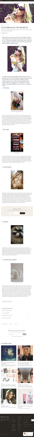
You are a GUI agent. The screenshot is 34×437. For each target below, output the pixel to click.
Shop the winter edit (7, 0)
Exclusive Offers (19, 424)
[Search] (30, 2)
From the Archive (20, 418)
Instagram (25, 424)
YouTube (31, 424)
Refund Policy (13, 428)
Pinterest (29, 424)
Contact (18, 430)
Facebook (26, 426)
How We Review (20, 420)
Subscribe (22, 213)
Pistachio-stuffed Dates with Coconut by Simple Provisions (17, 244)
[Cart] (32, 3)
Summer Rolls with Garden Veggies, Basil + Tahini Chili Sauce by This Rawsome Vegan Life (17, 152)
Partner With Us (19, 428)
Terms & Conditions (19, 422)
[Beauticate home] (17, 3)
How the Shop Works (13, 426)
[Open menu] (1, 2)
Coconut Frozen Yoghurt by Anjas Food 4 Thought (17, 282)
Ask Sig (24, 334)
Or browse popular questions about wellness (17, 336)
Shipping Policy (19, 426)
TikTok (27, 424)
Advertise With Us (14, 420)
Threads (24, 426)
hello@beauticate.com (26, 422)
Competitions (13, 424)
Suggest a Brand (14, 430)
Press (12, 418)
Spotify (28, 426)
